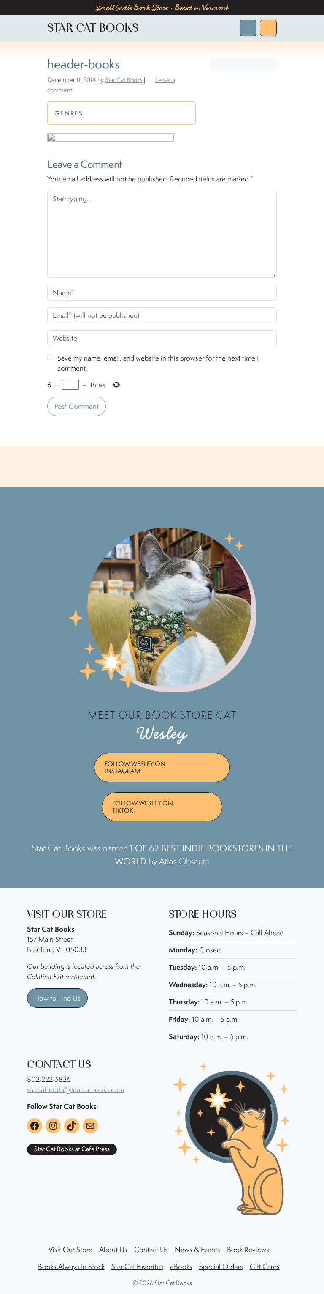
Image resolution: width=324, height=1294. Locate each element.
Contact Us (151, 1249)
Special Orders (221, 1266)
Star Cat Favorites (137, 1266)
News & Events (197, 1249)
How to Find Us (57, 998)
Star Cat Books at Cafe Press (72, 1149)
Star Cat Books (124, 80)
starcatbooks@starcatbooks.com (75, 1089)
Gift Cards (265, 1266)
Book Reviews (248, 1249)
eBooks (181, 1266)
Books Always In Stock (71, 1266)
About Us (113, 1249)
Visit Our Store (70, 1249)
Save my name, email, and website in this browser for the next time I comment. (158, 363)
